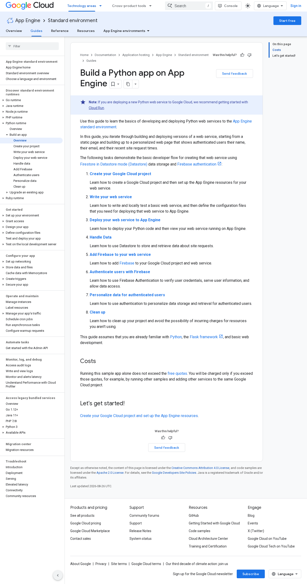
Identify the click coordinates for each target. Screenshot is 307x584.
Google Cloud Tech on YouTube (271, 546)
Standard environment (72, 21)
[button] (31, 100)
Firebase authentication (196, 164)
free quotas (177, 373)
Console (231, 6)
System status (141, 539)
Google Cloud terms (146, 564)
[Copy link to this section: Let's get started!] (129, 404)
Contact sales (80, 539)
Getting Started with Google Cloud (214, 523)
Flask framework (204, 337)
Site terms (119, 564)
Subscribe (250, 574)
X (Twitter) (256, 531)
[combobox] (189, 5)
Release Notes (140, 531)
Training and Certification (208, 546)
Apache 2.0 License (110, 472)
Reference (60, 31)
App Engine (27, 21)
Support (136, 523)
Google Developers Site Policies (174, 472)
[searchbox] (32, 46)
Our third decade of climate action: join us (197, 564)
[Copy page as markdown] (128, 84)
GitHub (194, 515)
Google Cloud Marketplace (90, 531)
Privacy (100, 564)
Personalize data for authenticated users (127, 295)
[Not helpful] (249, 55)
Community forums (144, 515)
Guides (36, 31)
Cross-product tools (129, 6)
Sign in (295, 6)
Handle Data (101, 237)
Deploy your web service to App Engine (125, 220)
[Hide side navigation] (58, 575)
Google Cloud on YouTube (267, 539)
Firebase (126, 263)
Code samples (199, 531)
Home (84, 55)
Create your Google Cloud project (120, 174)
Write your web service (111, 197)
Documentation (105, 55)
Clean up (97, 312)
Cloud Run (96, 108)
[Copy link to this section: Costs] (101, 361)
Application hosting (136, 55)
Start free (287, 20)
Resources (86, 31)
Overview (14, 31)
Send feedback (234, 73)
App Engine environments (124, 31)
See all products (82, 515)
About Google (80, 564)
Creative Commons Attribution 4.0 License (200, 468)
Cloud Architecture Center (208, 539)
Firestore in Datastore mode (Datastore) (113, 164)
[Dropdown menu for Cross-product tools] (152, 6)
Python (176, 337)
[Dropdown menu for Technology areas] (102, 6)
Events (253, 523)
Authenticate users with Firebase (120, 272)
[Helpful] (242, 55)
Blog (251, 515)
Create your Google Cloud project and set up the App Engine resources (139, 415)
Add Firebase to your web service (120, 254)
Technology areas (81, 6)
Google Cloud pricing (85, 523)
